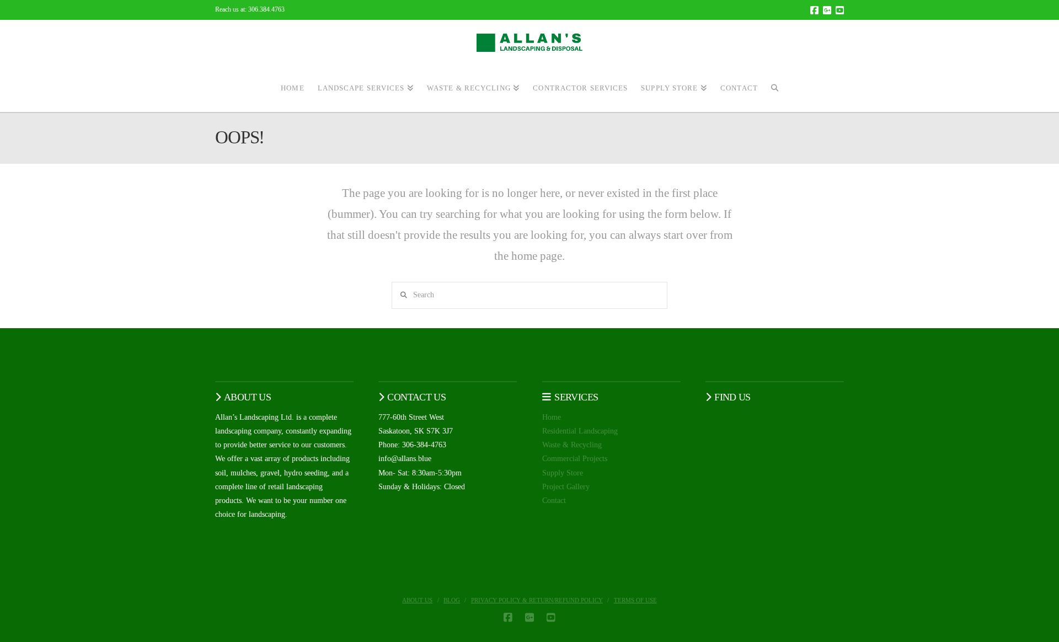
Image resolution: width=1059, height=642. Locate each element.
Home (551, 417)
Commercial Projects (574, 458)
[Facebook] (814, 10)
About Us (417, 600)
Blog (451, 600)
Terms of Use (635, 600)
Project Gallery (566, 487)
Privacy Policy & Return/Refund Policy (537, 600)
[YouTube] (840, 10)
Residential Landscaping (580, 431)
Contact (554, 500)
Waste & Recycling (572, 445)
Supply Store (562, 473)
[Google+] (827, 10)
